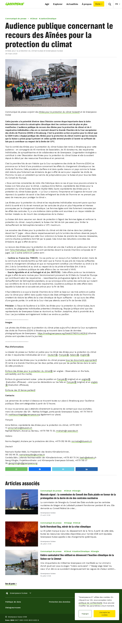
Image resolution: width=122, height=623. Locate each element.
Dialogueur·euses (12, 607)
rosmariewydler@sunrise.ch (32, 455)
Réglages (85, 614)
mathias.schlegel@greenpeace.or (23, 414)
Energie (77, 491)
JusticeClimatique (82, 551)
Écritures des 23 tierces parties (19, 390)
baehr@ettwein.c (87, 457)
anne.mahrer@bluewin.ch (20, 428)
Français (62, 355)
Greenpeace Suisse (18, 593)
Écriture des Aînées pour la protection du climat (27, 371)
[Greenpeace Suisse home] (14, 4)
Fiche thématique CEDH (21, 250)
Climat (68, 491)
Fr (118, 4)
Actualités (72, 4)
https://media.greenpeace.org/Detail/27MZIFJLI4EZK (62, 333)
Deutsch (51, 355)
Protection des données (59, 602)
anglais (85, 379)
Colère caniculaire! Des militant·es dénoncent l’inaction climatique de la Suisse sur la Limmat (77, 557)
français (60, 379)
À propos (87, 4)
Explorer (57, 4)
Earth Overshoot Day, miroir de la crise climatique (65, 526)
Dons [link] (97, 4)
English (83, 355)
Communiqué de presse (15, 18)
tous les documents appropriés (80, 360)
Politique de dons (13, 602)
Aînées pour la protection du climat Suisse (58, 112)
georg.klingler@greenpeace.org (23, 463)
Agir (47, 4)
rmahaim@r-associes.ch (67, 431)
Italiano (73, 355)
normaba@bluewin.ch (81, 441)
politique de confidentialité (90, 603)
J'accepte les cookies (104, 613)
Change (68, 523)
